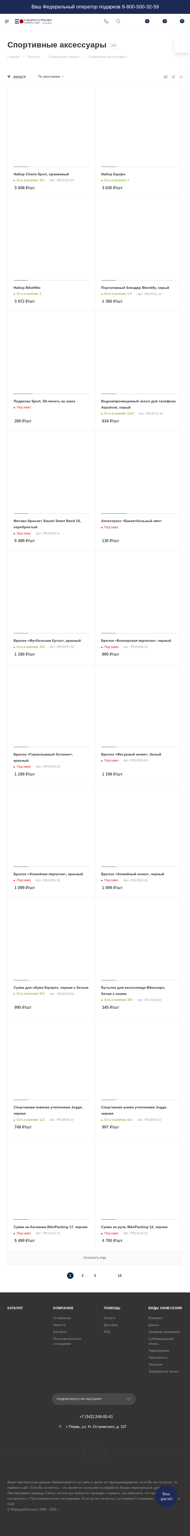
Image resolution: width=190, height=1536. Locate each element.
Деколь (153, 1325)
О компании (62, 1318)
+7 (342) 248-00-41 (96, 1417)
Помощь (112, 1308)
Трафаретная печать (163, 1371)
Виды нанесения (165, 1308)
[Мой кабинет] (130, 22)
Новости (59, 1325)
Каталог (15, 1308)
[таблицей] (181, 77)
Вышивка (155, 1318)
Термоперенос (159, 1351)
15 (120, 1276)
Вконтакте (88, 1453)
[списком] (173, 77)
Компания (63, 1308)
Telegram (101, 1453)
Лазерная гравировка (164, 1332)
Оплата (109, 1318)
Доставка (111, 1325)
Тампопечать (158, 1357)
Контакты (60, 1332)
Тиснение (155, 1364)
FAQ (107, 1332)
